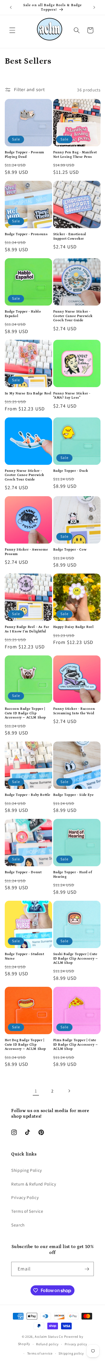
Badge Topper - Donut (23, 872)
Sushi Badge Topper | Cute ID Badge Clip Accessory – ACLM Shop (75, 958)
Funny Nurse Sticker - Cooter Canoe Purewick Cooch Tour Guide (73, 316)
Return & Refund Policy (33, 1184)
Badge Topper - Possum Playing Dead (25, 155)
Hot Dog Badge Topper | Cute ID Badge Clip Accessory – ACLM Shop (25, 1044)
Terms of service (40, 1353)
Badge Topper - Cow (70, 549)
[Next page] (69, 1091)
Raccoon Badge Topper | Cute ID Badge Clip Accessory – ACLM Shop (25, 713)
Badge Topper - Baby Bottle (28, 795)
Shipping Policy (26, 1170)
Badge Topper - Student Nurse (24, 956)
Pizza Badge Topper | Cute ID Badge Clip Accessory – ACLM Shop (75, 1044)
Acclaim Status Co (49, 1336)
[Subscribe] (87, 1269)
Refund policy (47, 1344)
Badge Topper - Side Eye (73, 795)
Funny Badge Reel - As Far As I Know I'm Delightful (27, 629)
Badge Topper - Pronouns (26, 234)
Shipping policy (71, 1353)
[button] (12, 30)
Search (18, 1225)
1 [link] (36, 1091)
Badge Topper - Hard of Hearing (72, 874)
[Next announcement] (94, 7)
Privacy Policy (25, 1197)
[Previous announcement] (11, 7)
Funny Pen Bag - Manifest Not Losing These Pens (75, 155)
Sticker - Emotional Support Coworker (69, 236)
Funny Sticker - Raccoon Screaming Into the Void (74, 711)
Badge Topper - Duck (70, 471)
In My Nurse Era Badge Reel (28, 393)
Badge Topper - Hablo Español (23, 314)
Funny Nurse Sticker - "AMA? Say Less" (72, 396)
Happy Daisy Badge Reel (73, 627)
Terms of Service (27, 1211)
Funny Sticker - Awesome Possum (26, 552)
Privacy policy (76, 1344)
